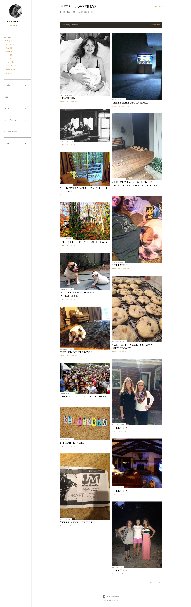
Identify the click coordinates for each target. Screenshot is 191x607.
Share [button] (62, 101)
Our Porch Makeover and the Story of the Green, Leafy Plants (135, 183)
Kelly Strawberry (16, 21)
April (9, 59)
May (8, 55)
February (10, 66)
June (9, 51)
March (9, 62)
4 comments (70, 195)
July (8, 48)
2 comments (122, 351)
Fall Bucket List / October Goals (83, 242)
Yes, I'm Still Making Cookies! (79, 12)
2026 (7, 41)
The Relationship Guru (76, 522)
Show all (155, 25)
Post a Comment (71, 101)
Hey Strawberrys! (78, 6)
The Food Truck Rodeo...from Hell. (85, 396)
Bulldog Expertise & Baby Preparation (78, 294)
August (10, 44)
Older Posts (156, 583)
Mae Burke (117, 600)
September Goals (72, 442)
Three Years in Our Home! (130, 102)
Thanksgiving (70, 98)
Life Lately (119, 265)
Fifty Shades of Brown (76, 352)
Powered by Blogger (112, 596)
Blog (62, 12)
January (10, 69)
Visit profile (16, 26)
